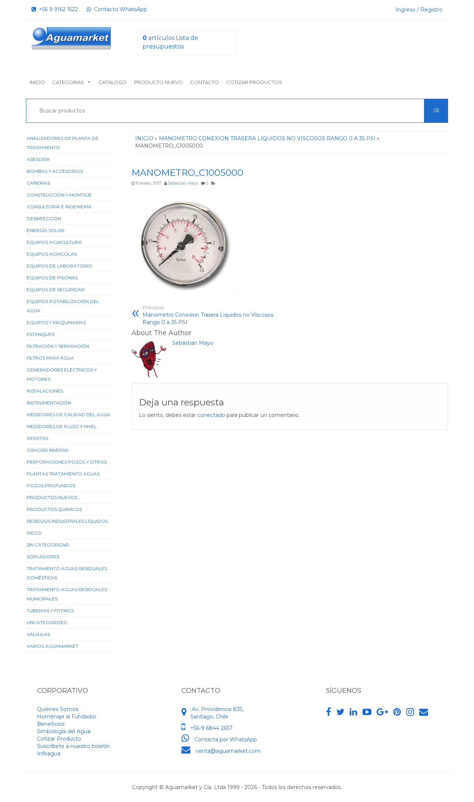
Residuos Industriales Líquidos (67, 521)
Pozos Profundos (51, 485)
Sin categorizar (48, 544)
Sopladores (43, 556)
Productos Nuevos (52, 497)
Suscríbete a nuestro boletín (73, 746)
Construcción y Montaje (59, 195)
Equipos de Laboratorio (59, 266)
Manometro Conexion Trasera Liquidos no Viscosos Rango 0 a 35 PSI (208, 315)
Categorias (68, 82)
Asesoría (38, 159)
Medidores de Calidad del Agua (68, 414)
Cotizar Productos (254, 82)
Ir (436, 110)
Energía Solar (45, 230)
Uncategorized (47, 622)
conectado (211, 415)
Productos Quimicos (54, 509)
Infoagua (48, 753)
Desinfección (44, 218)
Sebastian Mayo (183, 183)
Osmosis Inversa (48, 450)
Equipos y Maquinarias (56, 322)
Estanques (40, 334)
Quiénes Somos (57, 709)
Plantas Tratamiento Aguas (63, 473)
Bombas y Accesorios (55, 171)
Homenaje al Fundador (66, 716)
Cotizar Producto (59, 738)
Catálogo (113, 82)
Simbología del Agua (63, 731)
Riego (34, 533)
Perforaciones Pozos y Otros (67, 462)
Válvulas (38, 634)
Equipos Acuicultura (54, 242)
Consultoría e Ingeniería (59, 206)
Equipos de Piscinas (52, 277)
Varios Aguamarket (52, 646)
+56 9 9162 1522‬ (57, 9)
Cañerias (38, 183)
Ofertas (37, 438)
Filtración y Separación (58, 346)
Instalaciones (45, 391)
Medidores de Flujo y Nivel (62, 426)
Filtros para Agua (50, 358)
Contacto (204, 82)
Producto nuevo (158, 82)
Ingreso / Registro (419, 9)
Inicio (37, 82)
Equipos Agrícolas (52, 254)
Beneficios (50, 724)
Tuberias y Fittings (50, 610)
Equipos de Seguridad (56, 289)
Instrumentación (49, 402)
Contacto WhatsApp (119, 9)
